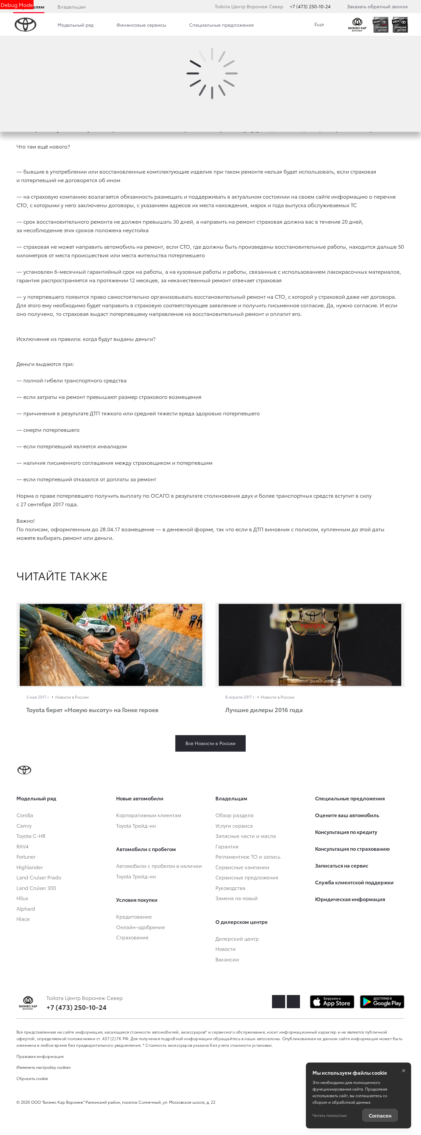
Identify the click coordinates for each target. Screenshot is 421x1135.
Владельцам (72, 6)
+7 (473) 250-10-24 (310, 6)
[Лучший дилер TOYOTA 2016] (380, 25)
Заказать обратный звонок (377, 6)
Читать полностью (329, 1115)
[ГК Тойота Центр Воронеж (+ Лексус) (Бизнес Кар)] (357, 25)
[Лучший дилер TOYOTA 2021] (400, 25)
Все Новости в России (210, 743)
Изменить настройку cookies (43, 1067)
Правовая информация (40, 1056)
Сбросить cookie (32, 1078)
